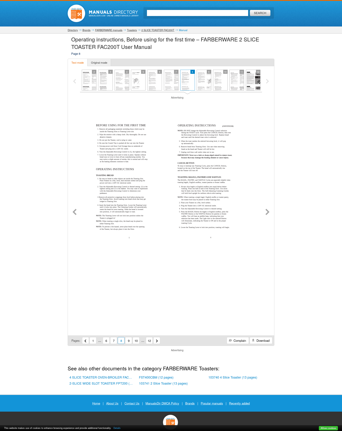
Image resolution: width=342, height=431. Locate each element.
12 (149, 340)
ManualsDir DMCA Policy (162, 403)
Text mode (77, 62)
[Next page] (267, 212)
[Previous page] (74, 212)
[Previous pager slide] (74, 81)
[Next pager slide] (267, 81)
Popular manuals (212, 403)
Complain (239, 340)
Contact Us (132, 403)
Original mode (99, 62)
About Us (112, 403)
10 (136, 340)
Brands (190, 403)
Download (263, 340)
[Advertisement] (171, 104)
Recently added (239, 403)
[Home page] (76, 13)
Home (96, 403)
